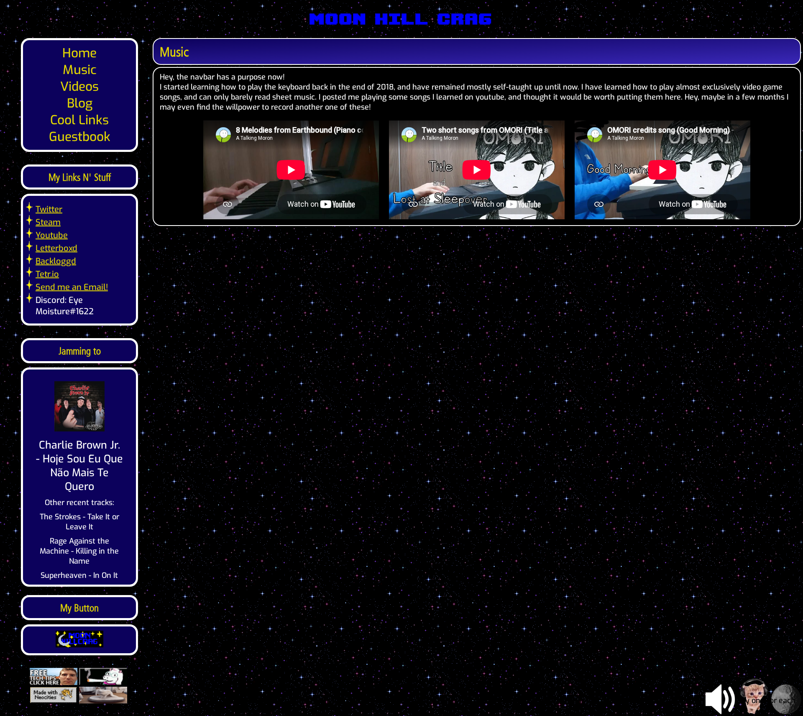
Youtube (52, 235)
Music (80, 70)
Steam (48, 222)
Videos (79, 86)
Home (79, 53)
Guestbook (79, 136)
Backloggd (56, 261)
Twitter (49, 209)
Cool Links (79, 120)
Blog (79, 103)
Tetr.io (47, 274)
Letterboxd (56, 248)
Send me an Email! (72, 287)
